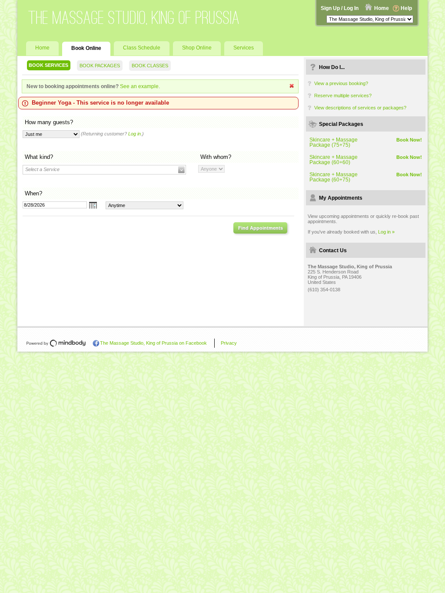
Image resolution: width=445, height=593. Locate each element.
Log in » (386, 231)
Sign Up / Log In (340, 8)
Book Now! (409, 139)
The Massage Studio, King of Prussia (134, 18)
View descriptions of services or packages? (360, 107)
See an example (139, 86)
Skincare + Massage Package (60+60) (333, 160)
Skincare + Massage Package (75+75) (333, 142)
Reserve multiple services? (343, 95)
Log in (134, 133)
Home (381, 8)
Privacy (229, 343)
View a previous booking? (341, 83)
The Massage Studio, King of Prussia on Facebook (153, 343)
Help (406, 8)
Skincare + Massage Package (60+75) (333, 177)
